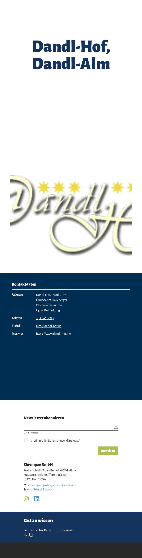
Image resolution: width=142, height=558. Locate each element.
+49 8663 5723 (45, 318)
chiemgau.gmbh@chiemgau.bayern (52, 485)
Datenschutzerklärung (61, 440)
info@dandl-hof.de (48, 326)
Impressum (64, 530)
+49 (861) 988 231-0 (39, 489)
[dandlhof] (71, 212)
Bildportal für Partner (37, 532)
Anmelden (108, 450)
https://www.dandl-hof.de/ (53, 333)
